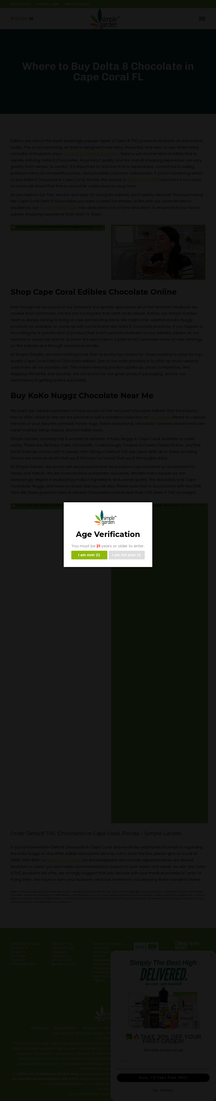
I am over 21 (89, 555)
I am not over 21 (126, 555)
